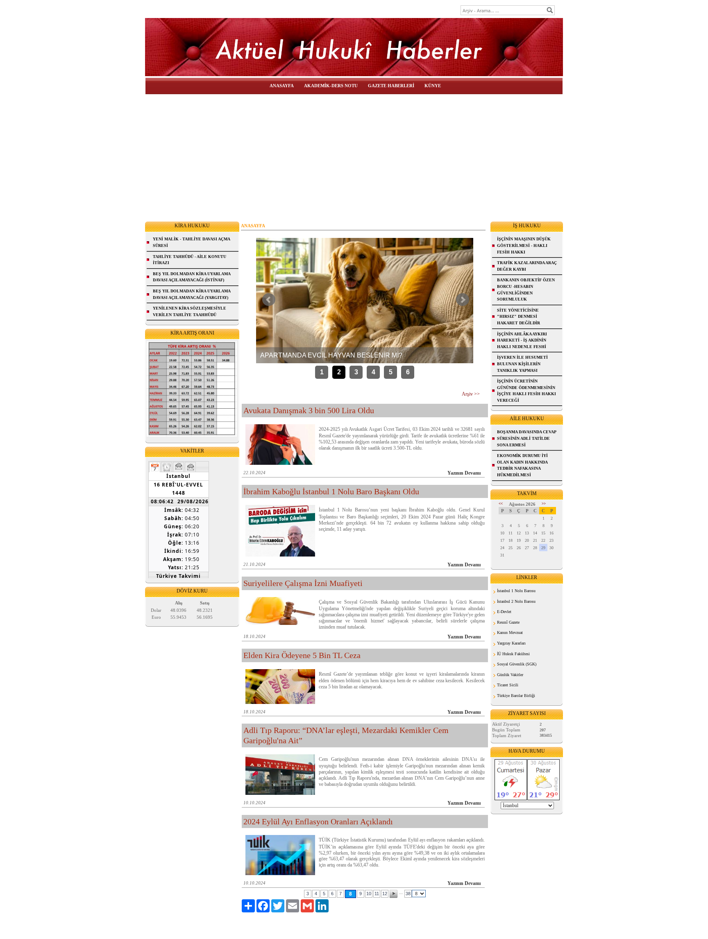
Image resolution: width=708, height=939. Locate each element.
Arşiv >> (471, 394)
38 (408, 893)
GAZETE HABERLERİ (391, 85)
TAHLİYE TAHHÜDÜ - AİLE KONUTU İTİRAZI (189, 259)
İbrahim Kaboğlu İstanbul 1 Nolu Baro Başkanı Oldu (331, 491)
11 (376, 893)
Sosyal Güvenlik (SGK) (516, 664)
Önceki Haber (268, 299)
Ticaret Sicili (507, 685)
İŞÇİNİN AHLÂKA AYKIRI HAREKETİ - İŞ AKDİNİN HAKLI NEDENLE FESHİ (522, 340)
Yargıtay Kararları (511, 643)
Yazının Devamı (464, 473)
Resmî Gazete (508, 622)
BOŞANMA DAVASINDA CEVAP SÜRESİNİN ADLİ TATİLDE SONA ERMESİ (526, 438)
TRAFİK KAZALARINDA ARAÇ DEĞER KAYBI (527, 266)
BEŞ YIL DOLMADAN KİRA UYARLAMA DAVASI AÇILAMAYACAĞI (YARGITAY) (192, 294)
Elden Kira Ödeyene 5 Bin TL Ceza (302, 655)
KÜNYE (432, 85)
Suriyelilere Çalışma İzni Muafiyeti (303, 583)
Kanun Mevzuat (510, 632)
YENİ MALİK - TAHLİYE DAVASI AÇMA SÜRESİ (191, 242)
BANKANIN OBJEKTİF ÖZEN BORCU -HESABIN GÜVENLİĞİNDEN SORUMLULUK (526, 289)
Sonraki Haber (462, 299)
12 (384, 893)
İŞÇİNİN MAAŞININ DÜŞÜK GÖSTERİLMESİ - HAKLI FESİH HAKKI (524, 245)
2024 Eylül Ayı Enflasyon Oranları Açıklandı (318, 821)
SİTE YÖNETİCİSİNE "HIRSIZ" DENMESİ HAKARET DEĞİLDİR (518, 316)
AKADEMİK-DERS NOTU (331, 85)
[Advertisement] (354, 156)
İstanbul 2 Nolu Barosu (516, 601)
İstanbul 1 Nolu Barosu (516, 590)
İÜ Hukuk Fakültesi (513, 654)
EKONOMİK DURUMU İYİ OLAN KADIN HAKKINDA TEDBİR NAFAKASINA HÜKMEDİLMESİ (522, 465)
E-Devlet (504, 611)
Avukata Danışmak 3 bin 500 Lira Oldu (308, 410)
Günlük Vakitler (510, 674)
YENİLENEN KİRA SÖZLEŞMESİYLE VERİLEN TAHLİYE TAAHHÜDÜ (189, 311)
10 (368, 893)
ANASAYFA (282, 85)
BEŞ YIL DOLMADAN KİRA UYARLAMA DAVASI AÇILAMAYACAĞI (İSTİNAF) (192, 277)
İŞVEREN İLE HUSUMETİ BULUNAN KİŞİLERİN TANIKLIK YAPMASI (522, 363)
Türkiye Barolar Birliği (516, 695)
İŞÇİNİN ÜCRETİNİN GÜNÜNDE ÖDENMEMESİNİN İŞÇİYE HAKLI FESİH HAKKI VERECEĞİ (526, 391)
